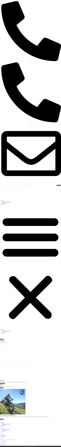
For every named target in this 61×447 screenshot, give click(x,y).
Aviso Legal (25, 446)
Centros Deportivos (3, 203)
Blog (1, 204)
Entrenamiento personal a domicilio (6, 202)
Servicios (2, 201)
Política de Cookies (34, 446)
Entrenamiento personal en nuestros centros (7, 429)
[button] (30, 267)
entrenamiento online (5, 430)
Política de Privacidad (29, 446)
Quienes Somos (2, 200)
